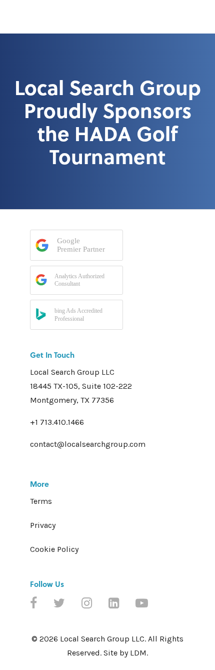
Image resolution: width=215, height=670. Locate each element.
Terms (41, 501)
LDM (138, 652)
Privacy (43, 525)
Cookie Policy (54, 549)
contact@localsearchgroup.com (88, 444)
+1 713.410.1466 (57, 422)
